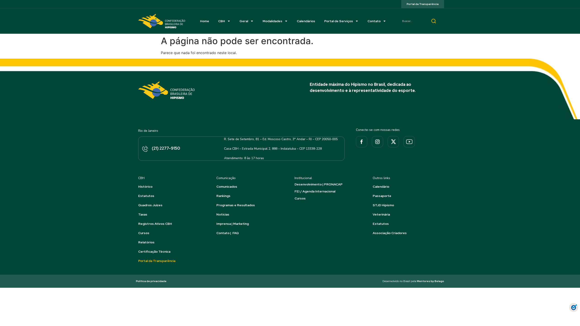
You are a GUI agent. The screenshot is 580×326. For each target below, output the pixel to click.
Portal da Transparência (156, 261)
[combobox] (412, 21)
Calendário (381, 187)
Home (204, 21)
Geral (243, 21)
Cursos (143, 233)
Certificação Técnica (154, 251)
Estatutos (146, 196)
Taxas (142, 214)
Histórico (145, 187)
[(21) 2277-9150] (144, 149)
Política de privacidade (151, 281)
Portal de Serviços (338, 21)
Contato (374, 21)
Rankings (223, 196)
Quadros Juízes (150, 205)
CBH (221, 21)
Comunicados (226, 187)
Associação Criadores (390, 233)
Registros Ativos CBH (155, 224)
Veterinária (381, 214)
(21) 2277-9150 (166, 148)
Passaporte (382, 196)
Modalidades (272, 21)
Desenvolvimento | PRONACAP (319, 184)
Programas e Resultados (235, 205)
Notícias (222, 214)
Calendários (306, 21)
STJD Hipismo (383, 205)
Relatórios (146, 242)
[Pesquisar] (433, 21)
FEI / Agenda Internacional (315, 191)
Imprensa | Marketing (232, 224)
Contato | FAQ (227, 233)
